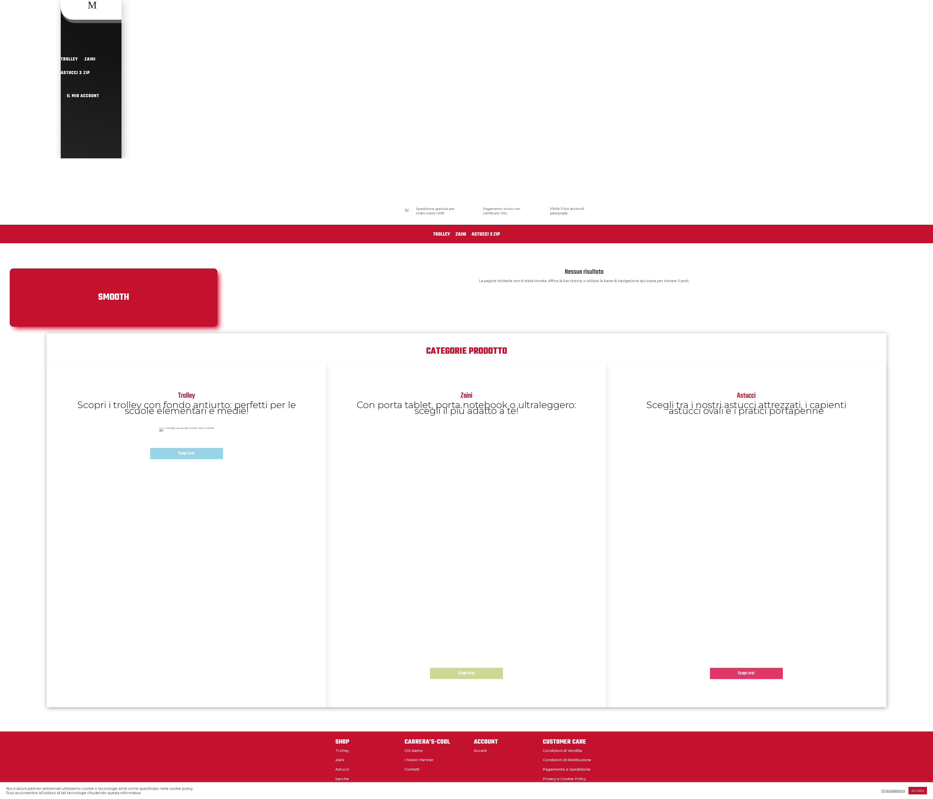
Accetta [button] (917, 790)
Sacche (342, 778)
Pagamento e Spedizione (566, 769)
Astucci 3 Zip (75, 73)
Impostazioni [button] (893, 791)
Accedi (480, 750)
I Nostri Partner (419, 759)
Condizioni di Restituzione (567, 759)
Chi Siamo (414, 750)
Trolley (69, 59)
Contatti (412, 769)
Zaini (89, 59)
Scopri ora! (186, 453)
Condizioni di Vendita (562, 750)
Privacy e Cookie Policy (564, 778)
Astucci (342, 769)
